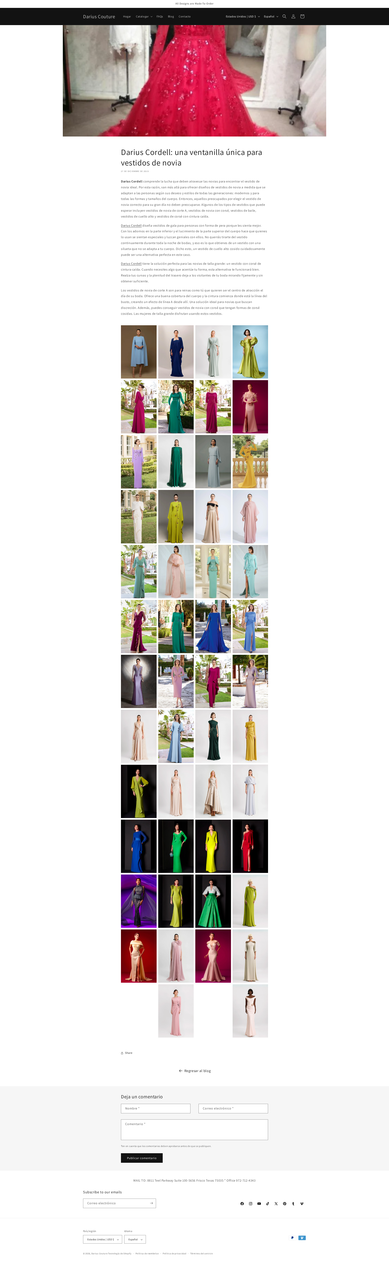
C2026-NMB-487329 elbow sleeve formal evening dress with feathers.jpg (176, 901)
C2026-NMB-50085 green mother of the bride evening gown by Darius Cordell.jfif (176, 626)
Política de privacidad (174, 1253)
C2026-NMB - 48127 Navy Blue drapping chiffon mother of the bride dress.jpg (176, 352)
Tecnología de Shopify (119, 1253)
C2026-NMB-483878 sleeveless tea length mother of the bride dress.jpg (213, 791)
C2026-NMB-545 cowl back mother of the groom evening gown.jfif (139, 406)
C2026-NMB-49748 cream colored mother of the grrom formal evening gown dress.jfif (139, 516)
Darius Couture (99, 1253)
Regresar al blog (197, 1070)
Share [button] (129, 1053)
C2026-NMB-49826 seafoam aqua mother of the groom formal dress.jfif (213, 571)
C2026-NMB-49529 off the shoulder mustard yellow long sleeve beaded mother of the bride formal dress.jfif (250, 461)
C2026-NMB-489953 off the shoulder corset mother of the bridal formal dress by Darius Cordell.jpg (250, 1011)
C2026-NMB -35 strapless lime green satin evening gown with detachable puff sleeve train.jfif (250, 352)
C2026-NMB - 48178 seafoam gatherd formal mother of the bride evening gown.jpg (213, 352)
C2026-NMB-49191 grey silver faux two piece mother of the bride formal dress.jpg (213, 461)
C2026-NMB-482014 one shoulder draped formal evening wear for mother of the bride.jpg (250, 791)
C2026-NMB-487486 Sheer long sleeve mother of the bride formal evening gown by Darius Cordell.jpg (139, 901)
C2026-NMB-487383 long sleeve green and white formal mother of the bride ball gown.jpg (213, 901)
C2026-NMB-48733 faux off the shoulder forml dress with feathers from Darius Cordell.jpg (250, 406)
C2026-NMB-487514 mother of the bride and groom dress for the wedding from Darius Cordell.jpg (176, 956)
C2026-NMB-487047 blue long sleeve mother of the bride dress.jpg (139, 846)
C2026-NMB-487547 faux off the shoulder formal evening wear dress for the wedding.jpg (213, 956)
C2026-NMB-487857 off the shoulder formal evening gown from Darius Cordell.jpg (139, 956)
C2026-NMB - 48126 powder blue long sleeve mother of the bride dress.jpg (139, 352)
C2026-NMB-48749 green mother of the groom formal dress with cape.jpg (176, 461)
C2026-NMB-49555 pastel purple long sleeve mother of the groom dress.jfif (139, 461)
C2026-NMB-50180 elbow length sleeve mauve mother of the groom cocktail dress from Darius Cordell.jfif (176, 681)
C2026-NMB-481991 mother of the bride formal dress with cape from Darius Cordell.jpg (139, 736)
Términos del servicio (201, 1253)
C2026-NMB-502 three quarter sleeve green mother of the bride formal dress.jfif (176, 406)
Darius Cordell (131, 225)
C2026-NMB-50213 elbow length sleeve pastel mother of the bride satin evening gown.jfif (250, 681)
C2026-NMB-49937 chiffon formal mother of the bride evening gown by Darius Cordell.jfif (176, 571)
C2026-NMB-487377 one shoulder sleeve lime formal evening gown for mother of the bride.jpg (250, 901)
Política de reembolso (147, 1253)
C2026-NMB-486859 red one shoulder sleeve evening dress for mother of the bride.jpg (250, 846)
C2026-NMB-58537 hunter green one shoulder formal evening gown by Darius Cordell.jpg (213, 736)
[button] (144, 16)
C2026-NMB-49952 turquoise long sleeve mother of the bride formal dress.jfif (250, 571)
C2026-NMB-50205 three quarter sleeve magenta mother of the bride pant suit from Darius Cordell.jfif (213, 681)
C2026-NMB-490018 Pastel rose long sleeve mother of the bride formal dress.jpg (176, 1011)
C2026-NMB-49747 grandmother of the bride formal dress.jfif (250, 516)
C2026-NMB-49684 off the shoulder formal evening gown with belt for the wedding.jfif (213, 516)
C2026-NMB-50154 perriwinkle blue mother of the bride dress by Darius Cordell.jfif (250, 626)
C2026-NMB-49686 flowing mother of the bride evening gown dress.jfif (176, 516)
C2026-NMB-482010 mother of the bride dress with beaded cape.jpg (176, 791)
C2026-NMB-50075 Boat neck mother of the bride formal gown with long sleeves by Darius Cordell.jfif (139, 571)
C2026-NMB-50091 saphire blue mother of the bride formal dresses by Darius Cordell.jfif (213, 626)
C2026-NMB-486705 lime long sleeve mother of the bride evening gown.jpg (139, 791)
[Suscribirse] (151, 1203)
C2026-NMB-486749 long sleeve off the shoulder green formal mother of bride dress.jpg (176, 846)
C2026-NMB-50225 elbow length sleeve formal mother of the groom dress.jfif (176, 736)
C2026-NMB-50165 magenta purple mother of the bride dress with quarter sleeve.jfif (139, 626)
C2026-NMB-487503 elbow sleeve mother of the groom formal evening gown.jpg (250, 956)
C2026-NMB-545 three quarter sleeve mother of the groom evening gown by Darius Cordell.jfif (213, 406)
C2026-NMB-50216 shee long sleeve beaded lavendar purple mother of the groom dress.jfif (139, 681)
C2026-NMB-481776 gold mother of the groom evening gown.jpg (250, 736)
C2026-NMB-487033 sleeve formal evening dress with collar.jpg (213, 846)
